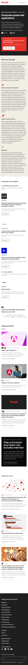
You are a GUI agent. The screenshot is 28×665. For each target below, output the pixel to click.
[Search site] (20, 2)
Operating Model (5, 612)
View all (3, 328)
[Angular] (4, 33)
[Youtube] (11, 649)
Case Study (5, 214)
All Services (4, 604)
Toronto (3, 632)
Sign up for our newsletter (14, 654)
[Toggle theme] (23, 2)
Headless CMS (5, 619)
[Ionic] (12, 33)
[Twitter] (2, 649)
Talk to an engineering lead (11, 462)
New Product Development (8, 627)
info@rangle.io (5, 641)
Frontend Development (9, 12)
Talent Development (6, 614)
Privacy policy (20, 662)
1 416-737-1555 (5, 643)
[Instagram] (8, 649)
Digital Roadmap (5, 609)
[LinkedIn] (5, 649)
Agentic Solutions (6, 607)
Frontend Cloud (5, 622)
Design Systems (5, 617)
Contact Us (4, 635)
